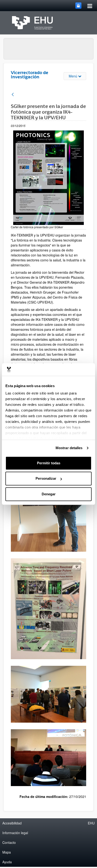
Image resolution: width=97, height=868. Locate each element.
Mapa (6, 852)
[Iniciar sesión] (78, 6)
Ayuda (7, 861)
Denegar (49, 494)
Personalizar (46, 478)
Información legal (15, 832)
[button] (48, 608)
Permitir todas (48, 463)
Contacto (9, 842)
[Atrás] (13, 94)
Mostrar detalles (69, 448)
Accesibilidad (12, 823)
